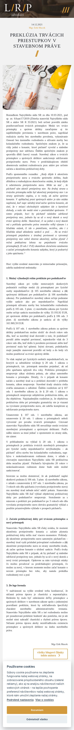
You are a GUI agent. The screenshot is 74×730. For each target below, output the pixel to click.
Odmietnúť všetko (37, 719)
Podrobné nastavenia (20, 699)
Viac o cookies (44, 699)
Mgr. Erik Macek (37, 28)
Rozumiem (37, 710)
